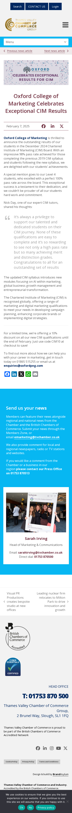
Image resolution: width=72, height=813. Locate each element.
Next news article (54, 51)
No (30, 807)
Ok (21, 807)
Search (17, 6)
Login (55, 6)
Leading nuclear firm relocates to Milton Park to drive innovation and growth (49, 601)
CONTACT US (36, 6)
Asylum (60, 774)
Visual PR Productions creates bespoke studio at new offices (17, 601)
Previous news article (19, 51)
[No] (67, 801)
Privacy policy (46, 807)
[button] (65, 24)
